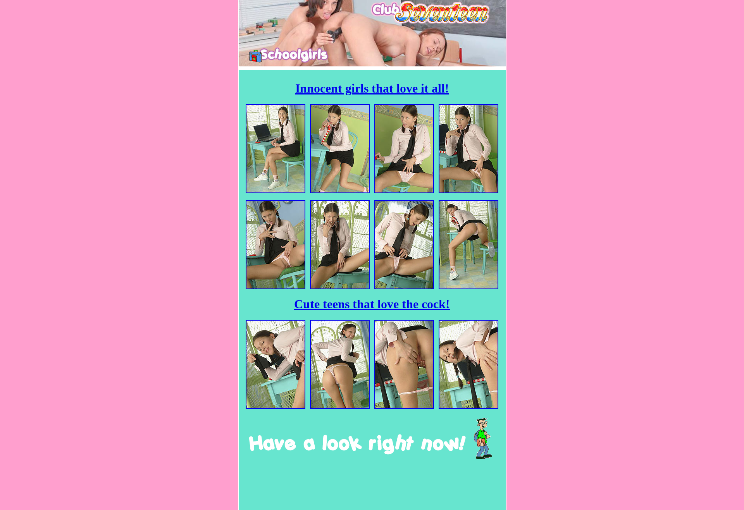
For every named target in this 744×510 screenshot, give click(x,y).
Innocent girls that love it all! (372, 88)
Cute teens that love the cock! (372, 304)
